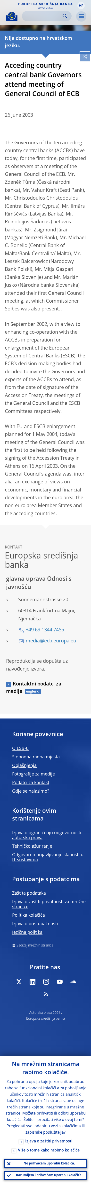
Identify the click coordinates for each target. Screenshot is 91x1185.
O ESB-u (20, 748)
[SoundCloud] (73, 982)
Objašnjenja (24, 765)
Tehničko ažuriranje (32, 846)
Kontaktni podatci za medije (33, 688)
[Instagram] (46, 982)
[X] (19, 982)
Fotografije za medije (33, 774)
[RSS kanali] (46, 994)
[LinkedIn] (32, 982)
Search (65, 16)
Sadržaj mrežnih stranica (35, 945)
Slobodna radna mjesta (36, 757)
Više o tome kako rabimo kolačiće (49, 1150)
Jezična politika (27, 932)
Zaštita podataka (29, 893)
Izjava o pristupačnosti (35, 924)
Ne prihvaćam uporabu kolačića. (49, 1163)
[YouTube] (60, 982)
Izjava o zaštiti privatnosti (48, 1141)
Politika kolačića (28, 915)
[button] (81, 5)
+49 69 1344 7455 (45, 630)
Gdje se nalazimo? (30, 791)
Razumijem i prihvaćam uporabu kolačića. (49, 1175)
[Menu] (81, 16)
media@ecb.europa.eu (51, 641)
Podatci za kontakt (30, 783)
